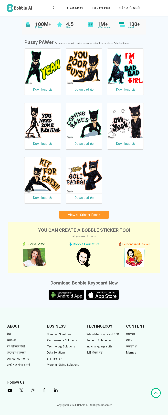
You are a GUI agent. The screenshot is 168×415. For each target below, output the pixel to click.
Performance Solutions (62, 340)
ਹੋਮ (54, 7)
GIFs (129, 340)
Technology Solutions (61, 346)
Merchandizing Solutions (63, 364)
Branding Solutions (59, 334)
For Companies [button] (101, 7)
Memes (131, 352)
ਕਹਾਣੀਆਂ (131, 346)
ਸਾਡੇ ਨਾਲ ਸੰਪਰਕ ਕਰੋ (129, 7)
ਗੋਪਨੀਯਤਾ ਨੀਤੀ (16, 346)
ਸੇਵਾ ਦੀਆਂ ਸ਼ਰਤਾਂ (16, 352)
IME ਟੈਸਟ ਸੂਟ (94, 352)
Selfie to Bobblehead (99, 340)
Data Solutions (56, 352)
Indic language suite (99, 346)
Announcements (18, 358)
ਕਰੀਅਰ (11, 340)
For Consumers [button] (74, 7)
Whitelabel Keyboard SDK (102, 334)
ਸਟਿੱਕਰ (130, 334)
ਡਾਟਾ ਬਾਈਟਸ (55, 358)
